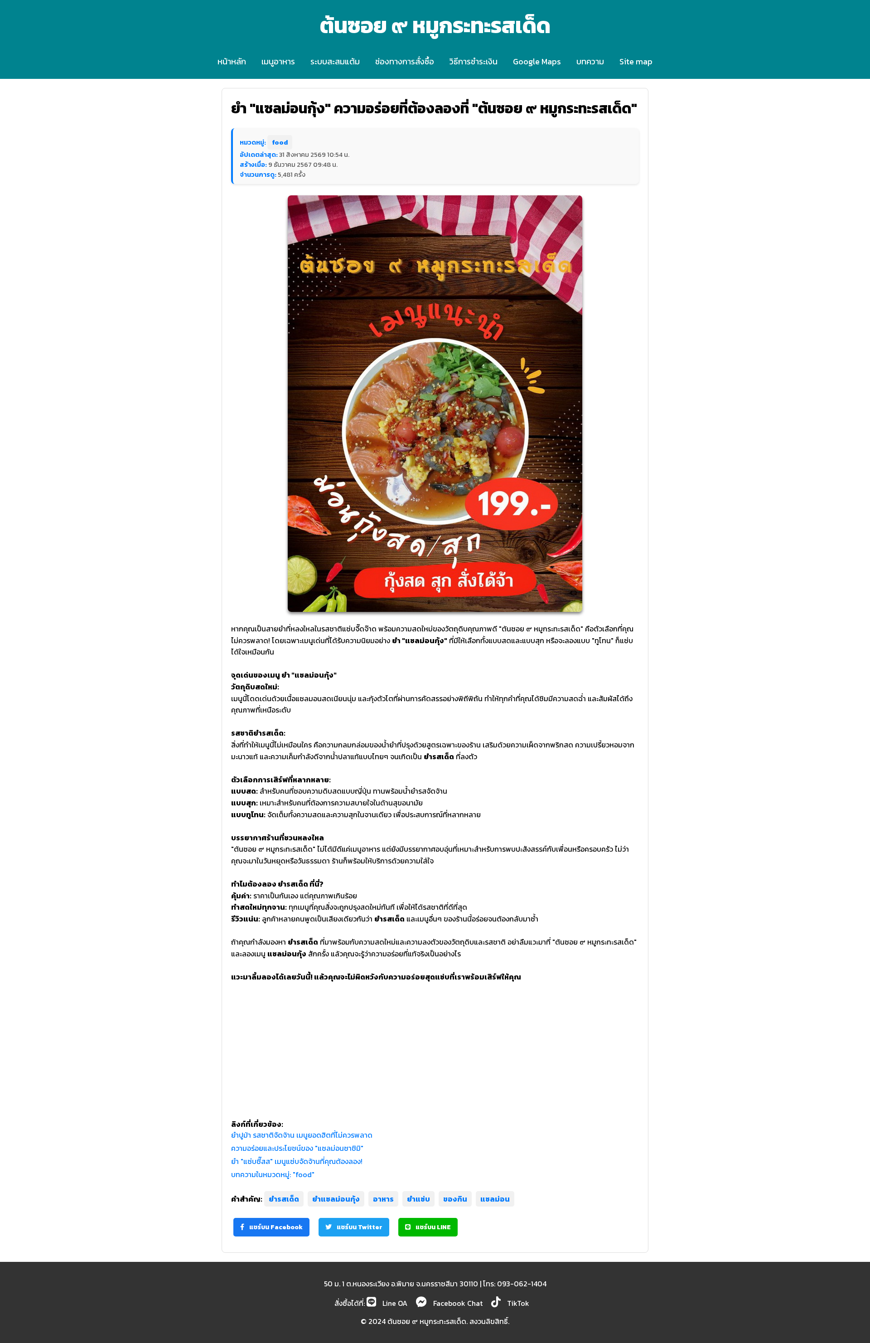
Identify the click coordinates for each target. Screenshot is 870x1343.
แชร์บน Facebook (275, 1227)
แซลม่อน (495, 1198)
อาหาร (383, 1198)
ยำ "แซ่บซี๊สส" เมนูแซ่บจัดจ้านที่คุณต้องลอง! (296, 1161)
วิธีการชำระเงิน (474, 61)
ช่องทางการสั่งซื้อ (404, 61)
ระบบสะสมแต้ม (335, 61)
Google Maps (537, 61)
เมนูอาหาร (278, 61)
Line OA (394, 1303)
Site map (635, 61)
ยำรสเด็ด (284, 1198)
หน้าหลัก (232, 61)
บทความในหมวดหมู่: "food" (272, 1174)
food (280, 142)
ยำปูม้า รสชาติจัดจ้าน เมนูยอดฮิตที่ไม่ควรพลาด (301, 1135)
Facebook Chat (457, 1303)
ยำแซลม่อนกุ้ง (336, 1198)
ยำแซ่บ (418, 1198)
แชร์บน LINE (432, 1227)
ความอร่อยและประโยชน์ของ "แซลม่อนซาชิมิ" (297, 1148)
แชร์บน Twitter (358, 1227)
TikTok (517, 1303)
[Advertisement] (435, 1046)
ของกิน (455, 1198)
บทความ (590, 61)
